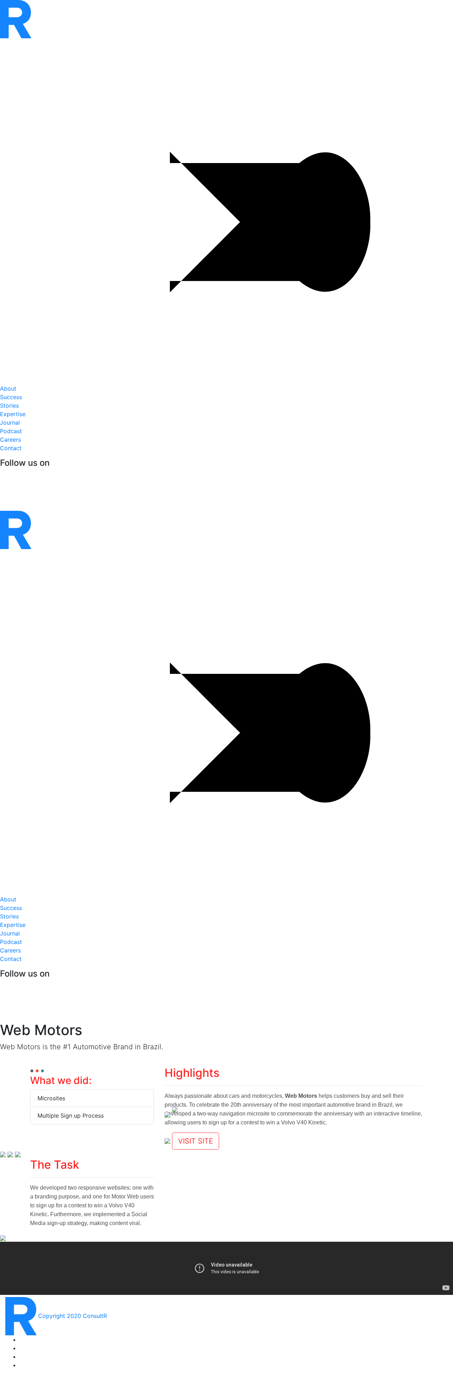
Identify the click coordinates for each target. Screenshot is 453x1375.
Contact (11, 448)
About (8, 388)
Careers (10, 439)
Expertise (12, 414)
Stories (11, 401)
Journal (10, 422)
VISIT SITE (195, 1141)
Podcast (11, 431)
